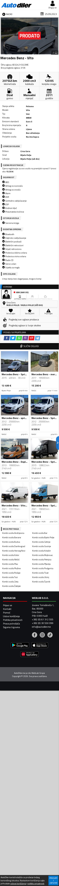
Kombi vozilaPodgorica (42, 568)
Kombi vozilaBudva (11, 541)
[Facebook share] (6, 338)
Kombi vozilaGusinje (41, 546)
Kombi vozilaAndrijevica (13, 533)
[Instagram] (42, 635)
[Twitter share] (12, 338)
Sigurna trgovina (11, 627)
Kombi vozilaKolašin (41, 550)
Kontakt (7, 609)
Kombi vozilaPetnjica (41, 559)
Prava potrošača (11, 623)
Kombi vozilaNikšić (11, 559)
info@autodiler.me (41, 627)
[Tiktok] (50, 635)
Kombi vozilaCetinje (41, 541)
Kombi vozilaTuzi (10, 577)
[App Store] (39, 645)
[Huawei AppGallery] (29, 654)
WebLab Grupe (38, 673)
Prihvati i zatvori (53, 880)
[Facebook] (34, 635)
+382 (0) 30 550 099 (42, 623)
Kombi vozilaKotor (10, 555)
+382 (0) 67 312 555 (42, 619)
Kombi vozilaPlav (10, 563)
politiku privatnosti (36, 883)
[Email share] (31, 338)
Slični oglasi (31, 346)
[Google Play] (20, 645)
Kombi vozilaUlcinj (40, 577)
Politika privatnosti (12, 620)
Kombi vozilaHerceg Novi (13, 550)
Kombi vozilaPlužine (11, 568)
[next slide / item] (56, 36)
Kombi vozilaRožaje (11, 572)
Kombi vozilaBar (39, 533)
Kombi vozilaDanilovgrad (13, 546)
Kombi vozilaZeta (10, 581)
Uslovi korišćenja (11, 616)
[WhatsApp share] (19, 338)
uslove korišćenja (18, 883)
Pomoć (6, 612)
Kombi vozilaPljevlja (41, 563)
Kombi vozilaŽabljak (11, 586)
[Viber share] (25, 338)
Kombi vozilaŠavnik (41, 581)
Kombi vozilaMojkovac (42, 555)
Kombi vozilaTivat (40, 572)
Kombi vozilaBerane (11, 537)
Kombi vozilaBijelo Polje (43, 537)
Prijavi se (7, 605)
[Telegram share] (37, 338)
